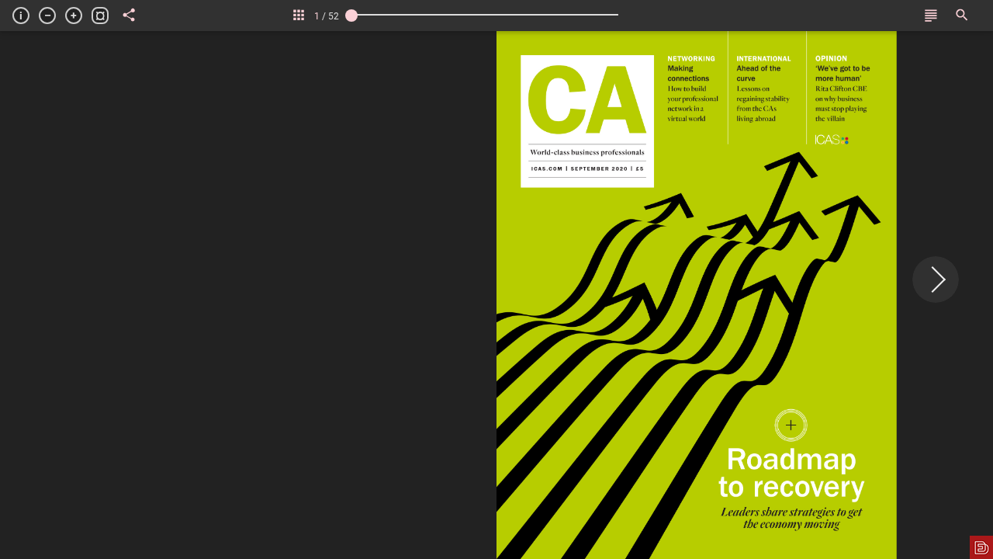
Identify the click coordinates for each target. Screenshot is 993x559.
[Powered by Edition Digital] (981, 547)
